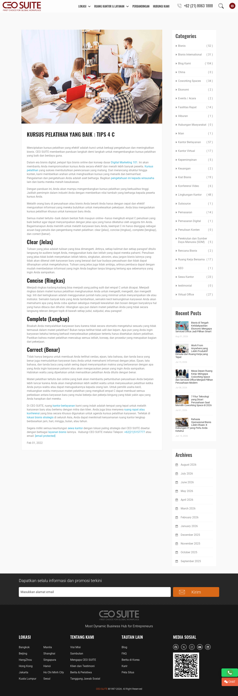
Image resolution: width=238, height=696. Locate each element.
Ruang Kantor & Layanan (109, 6)
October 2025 (189, 552)
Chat (231, 681)
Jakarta (23, 672)
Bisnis (182, 45)
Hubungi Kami (161, 6)
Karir (124, 666)
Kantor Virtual (186, 151)
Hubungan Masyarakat (192, 124)
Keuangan (184, 168)
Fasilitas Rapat (187, 107)
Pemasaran (185, 212)
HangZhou (25, 659)
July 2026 (187, 473)
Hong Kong (26, 666)
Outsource (184, 203)
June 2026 (187, 482)
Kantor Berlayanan (189, 142)
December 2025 (190, 534)
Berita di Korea (131, 659)
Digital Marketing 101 (124, 162)
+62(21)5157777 (134, 432)
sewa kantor (75, 428)
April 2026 (187, 499)
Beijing (23, 653)
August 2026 (188, 464)
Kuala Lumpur (27, 678)
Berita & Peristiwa (81, 672)
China (181, 72)
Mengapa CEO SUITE (83, 659)
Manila (47, 647)
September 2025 (191, 561)
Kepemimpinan (187, 159)
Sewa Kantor (186, 277)
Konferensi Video (188, 186)
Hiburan (183, 116)
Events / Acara (187, 98)
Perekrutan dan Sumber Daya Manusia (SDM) (192, 240)
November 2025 (190, 543)
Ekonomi (183, 89)
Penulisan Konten (189, 229)
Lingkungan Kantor (190, 194)
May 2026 (187, 491)
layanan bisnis (57, 432)
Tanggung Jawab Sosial (85, 678)
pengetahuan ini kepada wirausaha (132, 178)
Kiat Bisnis (184, 177)
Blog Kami (184, 63)
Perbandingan (140, 6)
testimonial (185, 285)
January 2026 (189, 526)
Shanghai (49, 653)
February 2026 (189, 517)
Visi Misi (75, 647)
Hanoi (47, 666)
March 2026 (188, 508)
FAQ (124, 653)
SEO (180, 268)
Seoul (46, 678)
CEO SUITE (102, 688)
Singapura (49, 659)
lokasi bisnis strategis (40, 417)
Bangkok (24, 647)
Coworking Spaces (189, 81)
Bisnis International (190, 54)
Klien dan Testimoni (82, 666)
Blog (124, 647)
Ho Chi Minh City (53, 672)
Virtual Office (186, 294)
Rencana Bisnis (187, 250)
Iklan (181, 133)
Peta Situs (128, 672)
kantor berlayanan (64, 405)
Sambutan (76, 653)
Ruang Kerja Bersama (191, 259)
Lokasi (82, 6)
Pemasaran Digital (189, 221)
